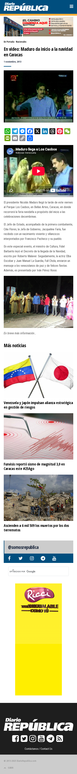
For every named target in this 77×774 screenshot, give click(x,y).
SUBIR (10, 767)
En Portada (9, 41)
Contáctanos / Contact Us (38, 748)
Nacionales (21, 41)
